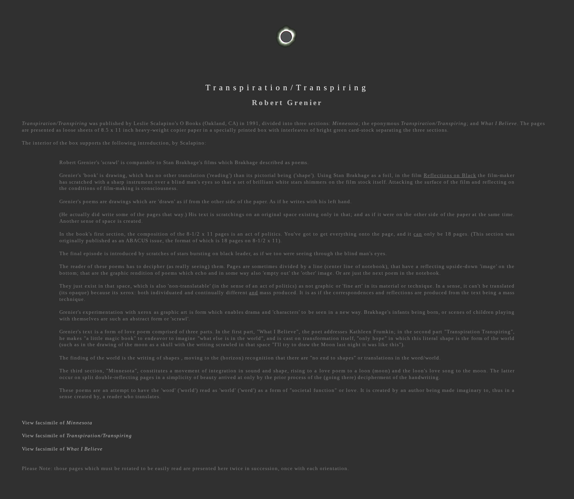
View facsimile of (57, 423)
